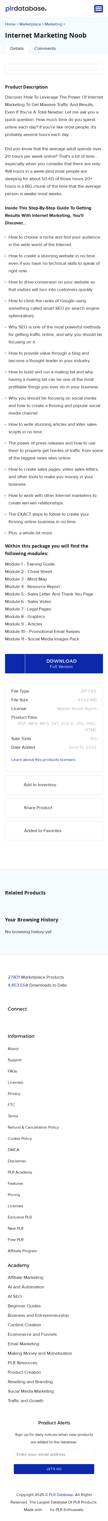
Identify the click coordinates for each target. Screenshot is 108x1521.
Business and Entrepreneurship (38, 1315)
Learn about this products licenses (43, 759)
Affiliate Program (22, 1250)
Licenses (15, 1082)
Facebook (12, 1022)
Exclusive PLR (20, 1217)
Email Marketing (23, 1344)
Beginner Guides (24, 1306)
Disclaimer (17, 1161)
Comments (45, 48)
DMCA (13, 1149)
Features (15, 1183)
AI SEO (15, 1296)
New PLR (16, 1228)
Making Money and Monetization (40, 1353)
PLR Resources (22, 1363)
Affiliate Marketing (25, 1277)
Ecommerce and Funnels (32, 1334)
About (13, 1048)
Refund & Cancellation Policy (33, 1127)
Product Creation (24, 1372)
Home (10, 24)
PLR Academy (20, 1172)
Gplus (36, 1022)
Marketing (53, 24)
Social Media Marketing (31, 1391)
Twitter (24, 1022)
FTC (11, 1104)
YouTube (47, 1022)
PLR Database (26, 9)
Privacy (14, 1093)
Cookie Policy (20, 1138)
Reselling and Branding (30, 1382)
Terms (13, 1116)
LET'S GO (54, 1469)
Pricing (14, 1194)
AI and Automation (26, 1287)
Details (17, 48)
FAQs (12, 1071)
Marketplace (30, 24)
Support (15, 1060)
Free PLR (16, 1239)
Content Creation (24, 1325)
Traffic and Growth (25, 1401)
